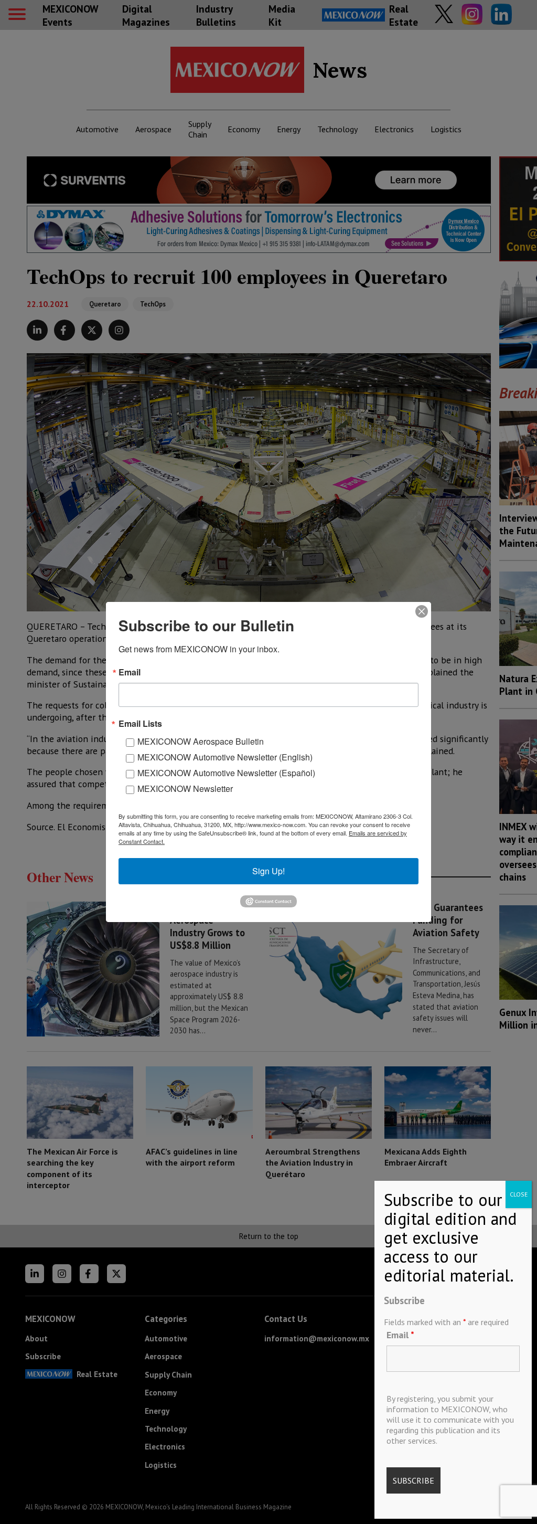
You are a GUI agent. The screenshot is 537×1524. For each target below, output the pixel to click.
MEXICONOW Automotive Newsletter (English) (225, 757)
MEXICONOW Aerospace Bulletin (200, 741)
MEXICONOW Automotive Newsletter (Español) (226, 773)
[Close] (421, 611)
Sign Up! (268, 871)
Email (400, 1335)
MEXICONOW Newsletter (185, 788)
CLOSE (519, 1194)
